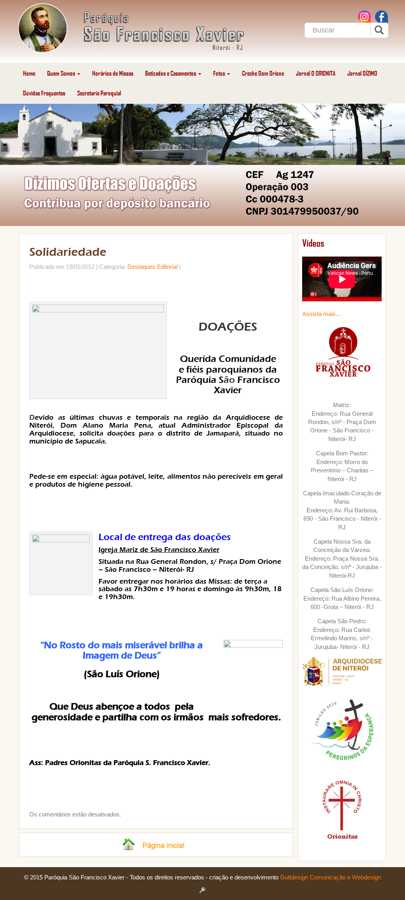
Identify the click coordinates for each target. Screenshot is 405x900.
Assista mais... (321, 313)
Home (29, 73)
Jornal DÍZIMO (362, 73)
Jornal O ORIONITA (315, 73)
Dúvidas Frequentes (44, 93)
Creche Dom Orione (263, 73)
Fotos (219, 73)
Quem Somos (61, 73)
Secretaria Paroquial (99, 93)
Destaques (141, 266)
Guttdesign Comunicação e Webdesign (330, 877)
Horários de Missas (112, 73)
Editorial (167, 266)
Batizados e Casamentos (171, 73)
